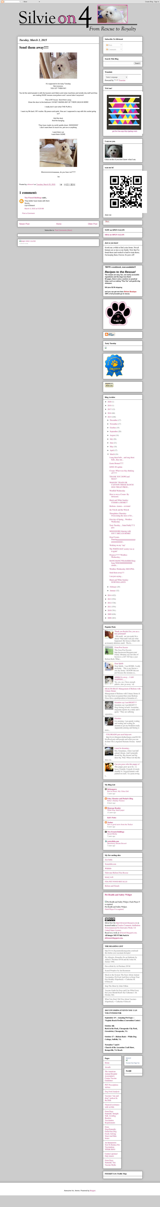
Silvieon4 (128, 1058)
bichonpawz (112, 789)
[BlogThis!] (67, 184)
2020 (110, 401)
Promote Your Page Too (132, 1063)
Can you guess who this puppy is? (127, 764)
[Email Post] (60, 184)
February (113, 586)
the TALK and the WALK (119, 509)
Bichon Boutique (130, 292)
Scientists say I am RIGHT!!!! (126, 702)
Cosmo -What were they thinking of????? (122, 471)
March (112, 454)
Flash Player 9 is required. (114, 909)
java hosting (26, 243)
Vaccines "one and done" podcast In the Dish (112, 1098)
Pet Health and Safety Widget (118, 894)
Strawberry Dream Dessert (117, 843)
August (113, 435)
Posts (110, 45)
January (113, 590)
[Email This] (65, 184)
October (113, 427)
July (111, 439)
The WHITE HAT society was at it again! (122, 550)
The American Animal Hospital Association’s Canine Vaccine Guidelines (111, 1076)
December (114, 420)
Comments (112, 49)
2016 (110, 413)
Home (58, 224)
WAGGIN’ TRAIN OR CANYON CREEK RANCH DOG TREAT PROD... (122, 484)
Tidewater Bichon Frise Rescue (116, 872)
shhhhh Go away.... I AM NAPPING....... (124, 678)
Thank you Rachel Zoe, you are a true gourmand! (127, 632)
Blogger (92, 1191)
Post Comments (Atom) (63, 230)
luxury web (109, 877)
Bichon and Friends (112, 886)
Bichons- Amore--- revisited (120, 506)
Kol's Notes (111, 817)
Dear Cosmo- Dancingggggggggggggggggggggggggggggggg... (122, 539)
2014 (110, 595)
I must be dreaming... (122, 748)
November (114, 424)
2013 (110, 599)
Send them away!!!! (117, 572)
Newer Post (24, 224)
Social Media (112, 834)
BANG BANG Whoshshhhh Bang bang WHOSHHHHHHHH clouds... (122, 562)
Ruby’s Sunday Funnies (116, 800)
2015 (110, 417)
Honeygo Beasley (114, 808)
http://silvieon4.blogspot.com (126, 923)
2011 (110, 606)
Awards (108, 1067)
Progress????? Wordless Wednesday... (118, 556)
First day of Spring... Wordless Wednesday (121, 520)
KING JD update (116, 467)
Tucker (110, 822)
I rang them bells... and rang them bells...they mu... (122, 458)
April (112, 450)
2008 (110, 618)
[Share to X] (69, 184)
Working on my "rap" (118, 545)
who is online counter (22, 243)
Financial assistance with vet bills (112, 1105)
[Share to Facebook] (72, 184)
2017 (110, 409)
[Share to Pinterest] (74, 184)
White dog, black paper (115, 810)
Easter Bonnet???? (116, 463)
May (112, 446)
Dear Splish (119, 663)
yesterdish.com (113, 841)
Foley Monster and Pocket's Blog (120, 798)
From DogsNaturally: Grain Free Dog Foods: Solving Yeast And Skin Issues (111, 1132)
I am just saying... (116, 576)
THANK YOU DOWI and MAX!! (120, 477)
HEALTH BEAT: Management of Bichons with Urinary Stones (123, 689)
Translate (122, 80)
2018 (110, 405)
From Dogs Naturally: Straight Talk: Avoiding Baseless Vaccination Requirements (111, 1117)
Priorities (118, 718)
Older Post (92, 224)
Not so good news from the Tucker (120, 824)
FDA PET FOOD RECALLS (116, 881)
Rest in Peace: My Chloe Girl (118, 791)
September (114, 431)
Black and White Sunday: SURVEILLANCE (119, 581)
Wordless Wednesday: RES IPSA (122, 569)
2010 (110, 610)
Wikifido (108, 868)
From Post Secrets (121, 647)
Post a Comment (28, 213)
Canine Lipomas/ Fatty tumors (111, 1154)
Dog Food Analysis (112, 1091)
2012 (110, 602)
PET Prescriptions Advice (111, 1086)
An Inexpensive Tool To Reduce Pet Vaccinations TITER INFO (112, 1146)
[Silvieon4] (127, 1060)
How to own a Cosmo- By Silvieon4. (119, 495)
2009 (110, 614)
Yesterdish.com (110, 864)
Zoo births (108, 859)
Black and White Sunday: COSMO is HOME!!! (119, 501)
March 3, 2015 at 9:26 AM (34, 209)
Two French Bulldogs (33, 198)
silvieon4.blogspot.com (128, 932)
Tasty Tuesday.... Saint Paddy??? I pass (122, 526)
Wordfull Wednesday (117, 490)
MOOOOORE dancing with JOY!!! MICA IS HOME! (120, 532)
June (112, 442)
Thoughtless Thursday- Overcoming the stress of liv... (121, 514)
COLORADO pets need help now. (119, 734)
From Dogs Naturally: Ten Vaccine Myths (110, 1162)
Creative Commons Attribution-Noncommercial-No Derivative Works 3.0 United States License (123, 927)
